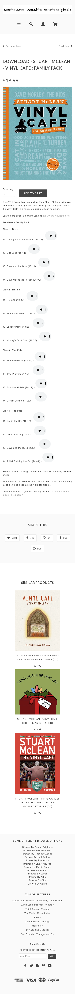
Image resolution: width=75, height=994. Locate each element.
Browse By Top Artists (37, 860)
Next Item (64, 45)
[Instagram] (37, 965)
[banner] (37, 9)
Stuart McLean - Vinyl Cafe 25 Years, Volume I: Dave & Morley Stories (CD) (37, 802)
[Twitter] (31, 965)
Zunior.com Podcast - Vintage (37, 904)
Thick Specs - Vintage (37, 908)
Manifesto (37, 925)
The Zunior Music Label (37, 913)
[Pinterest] (44, 965)
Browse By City (37, 880)
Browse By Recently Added (37, 853)
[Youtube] (50, 965)
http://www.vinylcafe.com (56, 215)
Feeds (37, 917)
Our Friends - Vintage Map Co (37, 934)
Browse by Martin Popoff (37, 866)
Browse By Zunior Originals (37, 846)
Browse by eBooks (37, 870)
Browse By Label (37, 873)
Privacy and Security (37, 929)
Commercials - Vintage (37, 921)
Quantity (8, 189)
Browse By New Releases (37, 850)
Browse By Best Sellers (37, 856)
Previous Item (13, 45)
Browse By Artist (37, 876)
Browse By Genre (37, 883)
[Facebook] (25, 965)
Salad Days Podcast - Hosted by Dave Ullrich (37, 900)
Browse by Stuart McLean (37, 863)
